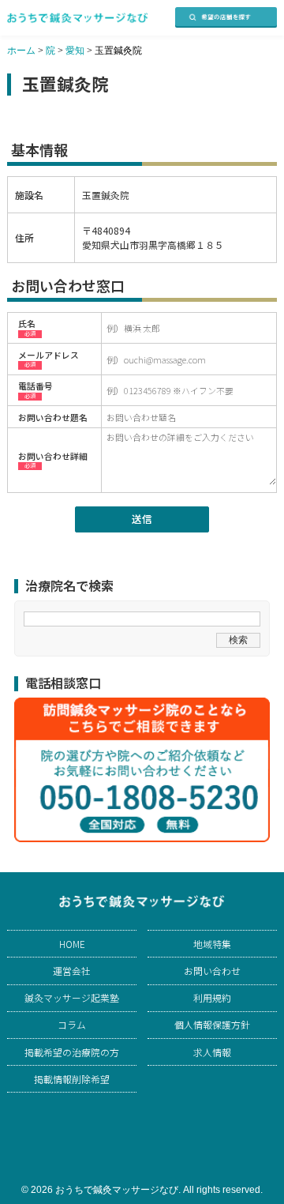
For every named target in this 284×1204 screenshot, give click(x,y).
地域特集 (212, 944)
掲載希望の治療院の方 (71, 1052)
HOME (72, 944)
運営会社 (72, 971)
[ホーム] (77, 17)
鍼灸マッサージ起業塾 (71, 998)
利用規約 (212, 998)
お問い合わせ (212, 971)
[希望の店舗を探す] (226, 17)
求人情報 (212, 1052)
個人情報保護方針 (212, 1024)
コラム (72, 1024)
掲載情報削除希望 (72, 1079)
